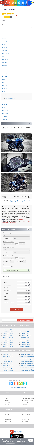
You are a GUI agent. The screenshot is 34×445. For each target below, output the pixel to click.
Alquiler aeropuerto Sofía (26, 354)
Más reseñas (7, 17)
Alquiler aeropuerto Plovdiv (27, 360)
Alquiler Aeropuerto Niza (9, 367)
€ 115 (18, 201)
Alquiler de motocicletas (10, 129)
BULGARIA (7, 405)
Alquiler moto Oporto (8, 340)
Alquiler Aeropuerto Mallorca (10, 354)
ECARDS (7, 400)
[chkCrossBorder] (28, 270)
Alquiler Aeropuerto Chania (9, 363)
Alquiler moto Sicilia (8, 333)
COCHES (7, 417)
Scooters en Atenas (25, 339)
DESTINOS (7, 402)
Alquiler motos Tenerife (8, 337)
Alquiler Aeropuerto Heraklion (10, 365)
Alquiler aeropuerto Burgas (27, 356)
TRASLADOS (8, 419)
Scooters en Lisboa (25, 333)
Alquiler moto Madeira (8, 342)
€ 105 (22, 201)
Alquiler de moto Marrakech (10, 369)
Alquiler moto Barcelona (9, 335)
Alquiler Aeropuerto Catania (10, 361)
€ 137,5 (11, 201)
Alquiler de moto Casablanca (10, 370)
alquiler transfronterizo (12, 270)
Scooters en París (24, 340)
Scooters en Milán (24, 337)
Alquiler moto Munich (8, 344)
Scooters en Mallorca (25, 331)
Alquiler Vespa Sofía (25, 346)
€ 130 (15, 201)
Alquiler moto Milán (7, 330)
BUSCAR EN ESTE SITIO (25, 320)
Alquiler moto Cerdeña (8, 331)
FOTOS (6, 398)
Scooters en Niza (24, 342)
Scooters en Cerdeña (25, 335)
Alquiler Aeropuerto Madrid (9, 358)
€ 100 (25, 200)
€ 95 (29, 200)
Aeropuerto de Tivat (10, 98)
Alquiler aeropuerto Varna (26, 358)
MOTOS (7, 414)
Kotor (6, 95)
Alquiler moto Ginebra (8, 346)
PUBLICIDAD (8, 421)
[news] (18, 382)
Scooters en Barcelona (26, 330)
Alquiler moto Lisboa (8, 339)
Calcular (16, 309)
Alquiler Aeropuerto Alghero (10, 360)
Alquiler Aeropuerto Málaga (10, 356)
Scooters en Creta (25, 344)
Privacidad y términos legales (18, 387)
